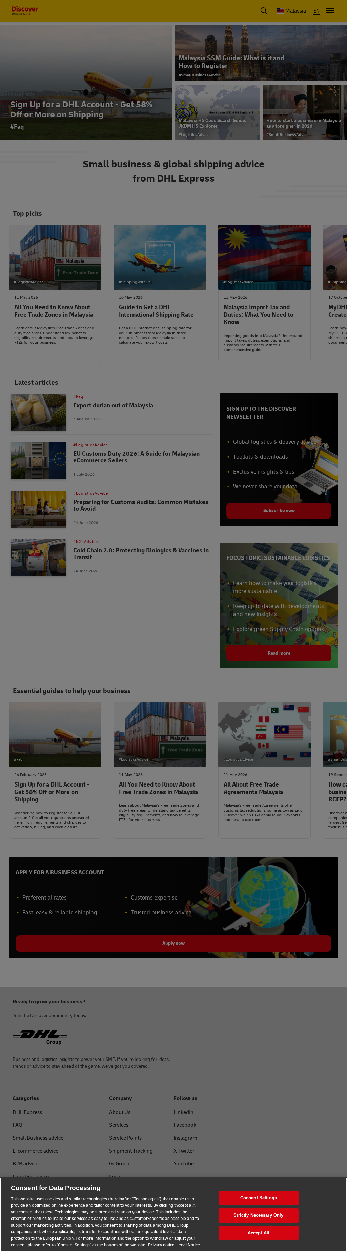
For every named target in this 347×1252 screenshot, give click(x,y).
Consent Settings (258, 1198)
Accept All (258, 1232)
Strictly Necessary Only (258, 1215)
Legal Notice (188, 1245)
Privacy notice (161, 1245)
